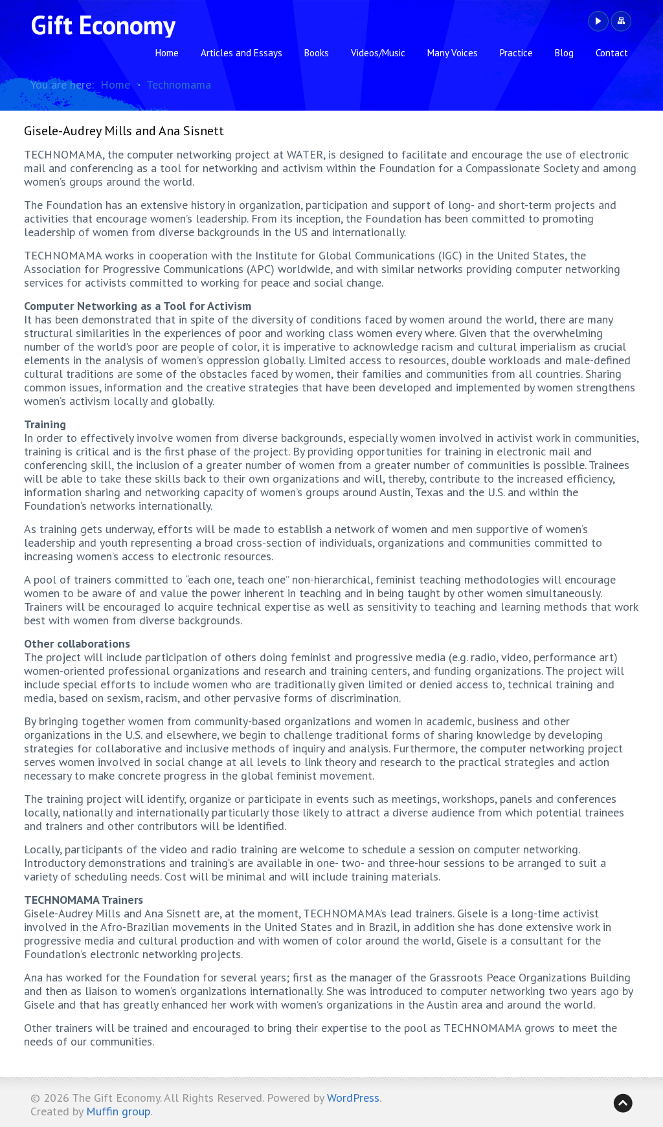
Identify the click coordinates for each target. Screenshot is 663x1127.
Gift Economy (102, 25)
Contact (612, 53)
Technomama (178, 84)
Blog (564, 53)
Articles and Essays (241, 53)
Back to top (623, 1103)
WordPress (353, 1097)
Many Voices (452, 53)
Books (316, 53)
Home (167, 53)
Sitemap (620, 21)
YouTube (598, 21)
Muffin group (118, 1111)
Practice (516, 53)
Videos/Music (378, 53)
